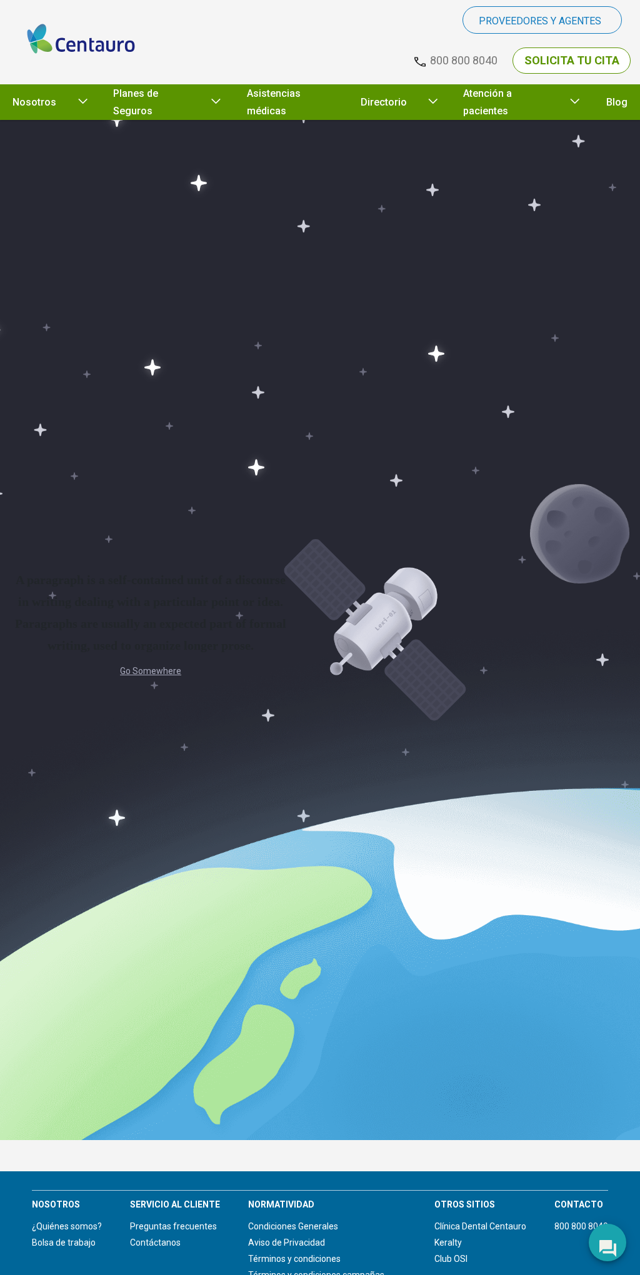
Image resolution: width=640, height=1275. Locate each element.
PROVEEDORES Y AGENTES (540, 21)
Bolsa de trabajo (64, 1243)
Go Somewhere (150, 671)
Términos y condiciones (294, 1259)
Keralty (448, 1243)
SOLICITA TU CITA (571, 60)
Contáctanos (155, 1243)
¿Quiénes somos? (67, 1226)
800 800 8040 (581, 1226)
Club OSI (451, 1259)
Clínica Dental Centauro (480, 1226)
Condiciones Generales (293, 1226)
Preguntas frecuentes (173, 1226)
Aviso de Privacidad (286, 1243)
